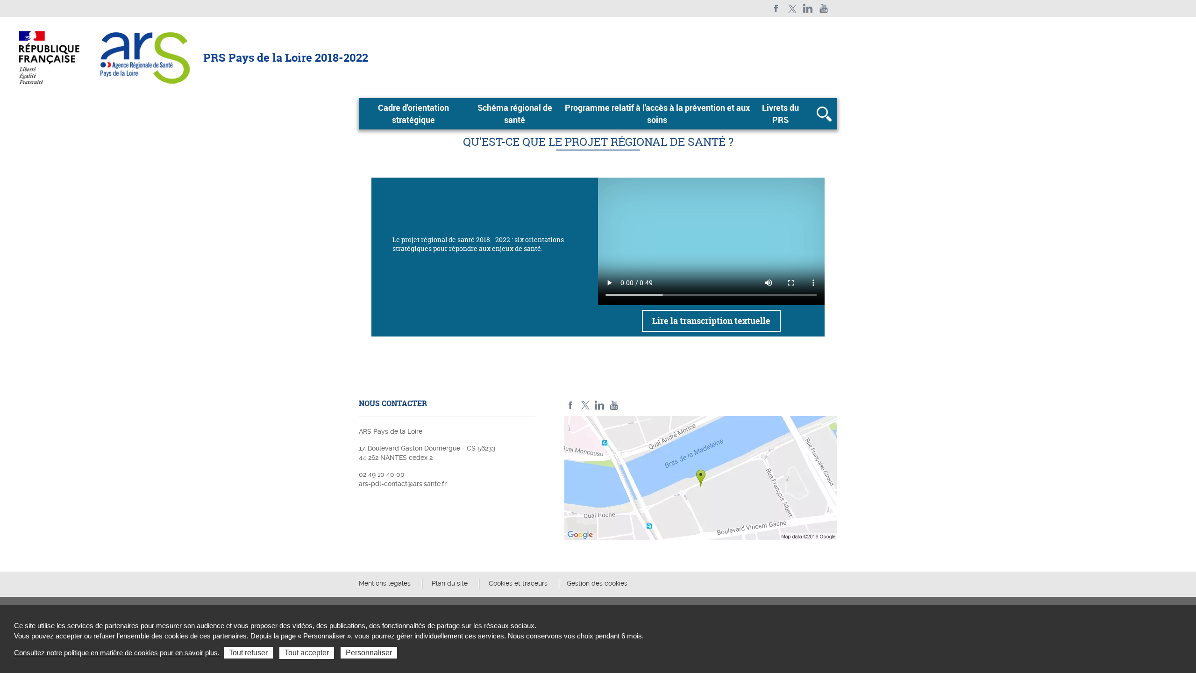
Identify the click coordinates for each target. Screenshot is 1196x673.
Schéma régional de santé (514, 113)
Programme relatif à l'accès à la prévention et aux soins (657, 113)
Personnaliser (369, 653)
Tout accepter (307, 653)
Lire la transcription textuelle (711, 321)
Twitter (792, 9)
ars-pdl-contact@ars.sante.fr (403, 483)
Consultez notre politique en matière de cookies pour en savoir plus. (117, 653)
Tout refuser (248, 653)
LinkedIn (808, 9)
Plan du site (450, 583)
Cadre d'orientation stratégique (413, 113)
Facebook (776, 9)
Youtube (824, 9)
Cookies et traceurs (518, 583)
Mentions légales (385, 583)
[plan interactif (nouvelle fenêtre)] (700, 480)
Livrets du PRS (780, 113)
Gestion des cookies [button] (597, 583)
